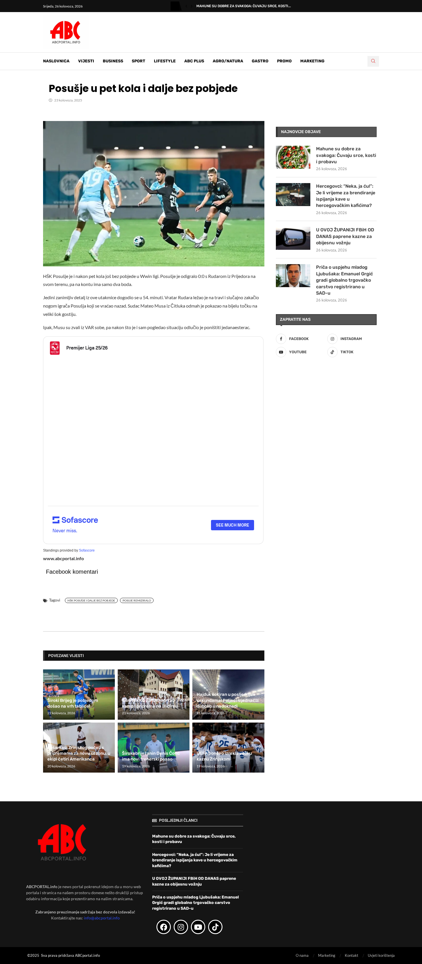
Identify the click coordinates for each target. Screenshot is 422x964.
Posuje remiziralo (137, 600)
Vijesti (86, 61)
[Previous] (186, 6)
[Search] (373, 61)
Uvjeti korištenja (381, 955)
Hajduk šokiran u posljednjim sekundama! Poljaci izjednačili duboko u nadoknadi (228, 700)
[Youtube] (198, 927)
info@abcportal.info (102, 917)
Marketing (312, 61)
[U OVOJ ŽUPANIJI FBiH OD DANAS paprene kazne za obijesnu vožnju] (293, 238)
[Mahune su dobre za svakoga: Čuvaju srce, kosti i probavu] (293, 157)
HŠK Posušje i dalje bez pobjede (91, 600)
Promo (284, 61)
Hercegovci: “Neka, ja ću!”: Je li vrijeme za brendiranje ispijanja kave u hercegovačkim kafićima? (345, 195)
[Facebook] (163, 927)
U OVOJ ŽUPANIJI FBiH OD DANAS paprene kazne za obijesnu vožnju (345, 236)
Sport (138, 61)
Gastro (260, 61)
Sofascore (87, 550)
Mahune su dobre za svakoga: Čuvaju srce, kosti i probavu (346, 155)
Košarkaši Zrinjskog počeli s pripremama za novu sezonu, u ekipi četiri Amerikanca (78, 753)
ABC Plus (194, 61)
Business (113, 61)
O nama (302, 955)
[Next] (191, 6)
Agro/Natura (228, 61)
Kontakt (351, 955)
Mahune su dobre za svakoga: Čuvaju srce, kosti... (243, 6)
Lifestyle (165, 61)
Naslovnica (56, 61)
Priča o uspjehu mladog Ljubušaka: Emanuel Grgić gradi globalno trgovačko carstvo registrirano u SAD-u (344, 280)
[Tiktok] (215, 927)
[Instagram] (181, 927)
